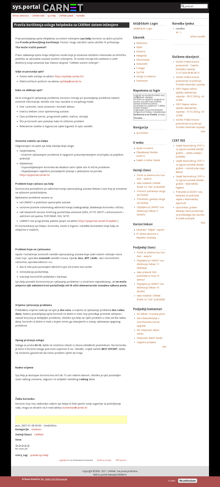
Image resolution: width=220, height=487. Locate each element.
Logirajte (63, 460)
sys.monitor (142, 132)
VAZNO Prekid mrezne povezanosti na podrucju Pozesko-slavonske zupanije (190, 81)
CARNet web (38, 15)
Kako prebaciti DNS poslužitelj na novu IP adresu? (148, 276)
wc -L (178, 32)
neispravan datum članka (149, 338)
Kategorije (141, 55)
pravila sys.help (39, 455)
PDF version (121, 460)
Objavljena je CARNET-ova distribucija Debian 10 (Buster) (150, 288)
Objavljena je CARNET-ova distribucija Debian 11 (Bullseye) (150, 264)
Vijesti (139, 47)
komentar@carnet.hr (75, 407)
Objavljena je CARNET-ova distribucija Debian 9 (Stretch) (150, 211)
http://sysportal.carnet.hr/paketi (98, 221)
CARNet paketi (66, 15)
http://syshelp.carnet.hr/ (69, 76)
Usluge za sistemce (146, 76)
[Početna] (63, 10)
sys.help (51, 15)
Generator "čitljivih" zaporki (150, 229)
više (164, 346)
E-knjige (140, 68)
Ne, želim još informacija (54, 479)
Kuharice (140, 51)
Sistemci (36, 429)
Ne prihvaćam (188, 481)
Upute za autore (144, 148)
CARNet (38, 434)
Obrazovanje (142, 59)
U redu (171, 481)
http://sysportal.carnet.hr (35, 175)
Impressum (142, 80)
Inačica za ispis (104, 460)
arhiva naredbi (197, 36)
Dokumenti (141, 63)
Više (203, 131)
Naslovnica (141, 43)
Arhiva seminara (20, 15)
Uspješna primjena (146, 342)
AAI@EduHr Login (142, 28)
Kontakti (80, 15)
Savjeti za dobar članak (148, 160)
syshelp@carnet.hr (71, 81)
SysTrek (140, 72)
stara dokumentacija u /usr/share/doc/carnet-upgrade (148, 322)
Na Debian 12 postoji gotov (151, 314)
